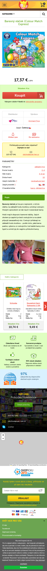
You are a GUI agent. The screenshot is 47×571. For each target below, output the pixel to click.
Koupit (20, 95)
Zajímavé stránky (9, 532)
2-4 (43, 170)
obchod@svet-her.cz (31, 154)
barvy (33, 188)
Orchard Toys (34, 121)
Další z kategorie (12, 277)
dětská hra (40, 188)
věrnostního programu (34, 102)
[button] (21, 442)
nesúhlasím (23, 564)
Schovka (13, 303)
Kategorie (7, 14)
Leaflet (14, 465)
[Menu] (4, 5)
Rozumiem (23, 567)
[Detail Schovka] (13, 292)
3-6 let (42, 174)
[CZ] (40, 185)
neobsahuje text (38, 181)
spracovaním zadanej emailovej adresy (23, 505)
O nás (4, 525)
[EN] (43, 185)
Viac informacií (40, 560)
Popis (7, 197)
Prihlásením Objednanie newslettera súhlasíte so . (23, 504)
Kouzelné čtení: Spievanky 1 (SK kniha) (33, 305)
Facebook (6, 529)
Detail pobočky (23, 405)
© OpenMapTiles (22, 465)
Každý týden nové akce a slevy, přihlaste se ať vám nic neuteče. (23, 483)
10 (44, 177)
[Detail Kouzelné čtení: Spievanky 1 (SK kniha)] (33, 292)
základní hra (40, 167)
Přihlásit (23, 498)
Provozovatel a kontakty (11, 535)
